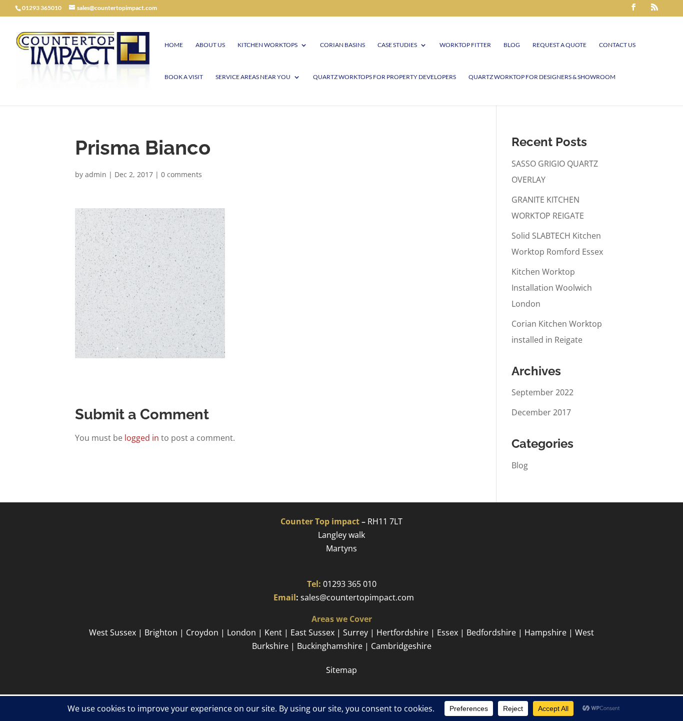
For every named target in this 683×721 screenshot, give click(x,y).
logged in (141, 437)
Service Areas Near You (253, 77)
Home (173, 45)
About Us (210, 45)
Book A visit (183, 77)
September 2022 (543, 392)
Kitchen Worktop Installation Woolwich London (552, 287)
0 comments (181, 174)
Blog (512, 45)
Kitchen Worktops (268, 45)
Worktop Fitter (465, 45)
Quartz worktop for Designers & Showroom (542, 77)
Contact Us (617, 45)
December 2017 (541, 412)
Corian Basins (342, 45)
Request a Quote (559, 45)
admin (95, 174)
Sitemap (341, 669)
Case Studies (397, 45)
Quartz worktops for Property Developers (384, 77)
